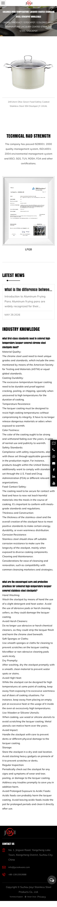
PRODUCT (17, 22)
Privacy (41, 896)
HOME (7, 22)
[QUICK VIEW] (28, 71)
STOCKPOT (29, 22)
